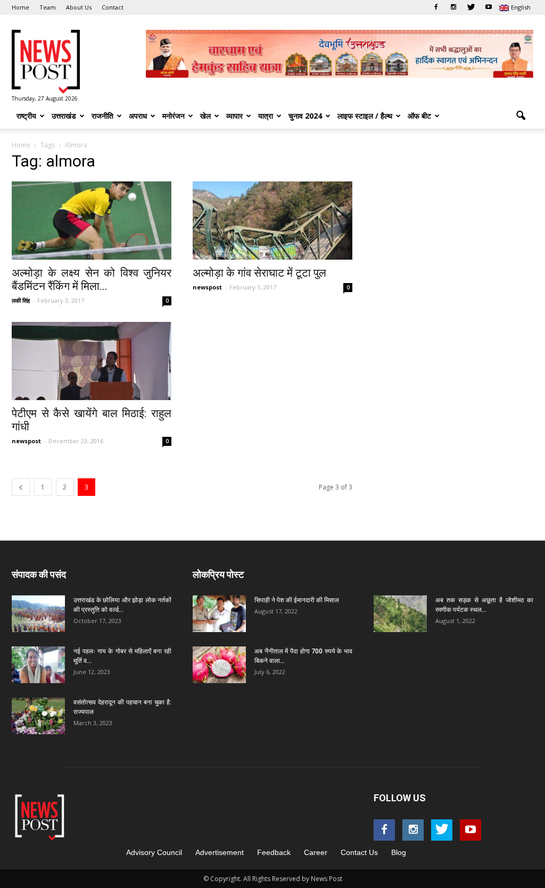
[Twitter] (471, 7)
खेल (205, 116)
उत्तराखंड (64, 116)
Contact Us (359, 852)
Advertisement (219, 852)
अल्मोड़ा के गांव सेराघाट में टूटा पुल (259, 273)
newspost (207, 287)
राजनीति (102, 116)
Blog (398, 852)
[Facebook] (436, 7)
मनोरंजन (173, 116)
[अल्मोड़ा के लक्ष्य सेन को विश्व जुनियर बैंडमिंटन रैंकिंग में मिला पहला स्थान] (91, 220)
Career (315, 852)
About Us (79, 7)
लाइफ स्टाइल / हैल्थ (364, 116)
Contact (112, 7)
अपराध (138, 116)
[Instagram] (453, 7)
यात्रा (265, 116)
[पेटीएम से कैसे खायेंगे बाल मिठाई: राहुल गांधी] (91, 361)
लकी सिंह (21, 300)
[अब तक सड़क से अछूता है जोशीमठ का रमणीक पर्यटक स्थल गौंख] (400, 613)
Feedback (274, 852)
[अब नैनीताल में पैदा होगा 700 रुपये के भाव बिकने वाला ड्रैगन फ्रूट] (219, 664)
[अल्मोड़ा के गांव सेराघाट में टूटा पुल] (272, 220)
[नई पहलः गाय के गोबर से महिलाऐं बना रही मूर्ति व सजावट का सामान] (38, 664)
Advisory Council (154, 852)
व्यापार (234, 116)
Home (20, 7)
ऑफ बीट (419, 116)
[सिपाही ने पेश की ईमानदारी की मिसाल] (219, 613)
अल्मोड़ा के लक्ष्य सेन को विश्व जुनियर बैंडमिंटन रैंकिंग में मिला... (91, 280)
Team (47, 7)
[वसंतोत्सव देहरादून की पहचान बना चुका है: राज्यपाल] (38, 716)
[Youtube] (489, 7)
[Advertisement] (453, 222)
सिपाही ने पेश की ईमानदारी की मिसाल (296, 600)
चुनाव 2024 (305, 116)
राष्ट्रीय (26, 116)
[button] (520, 116)
